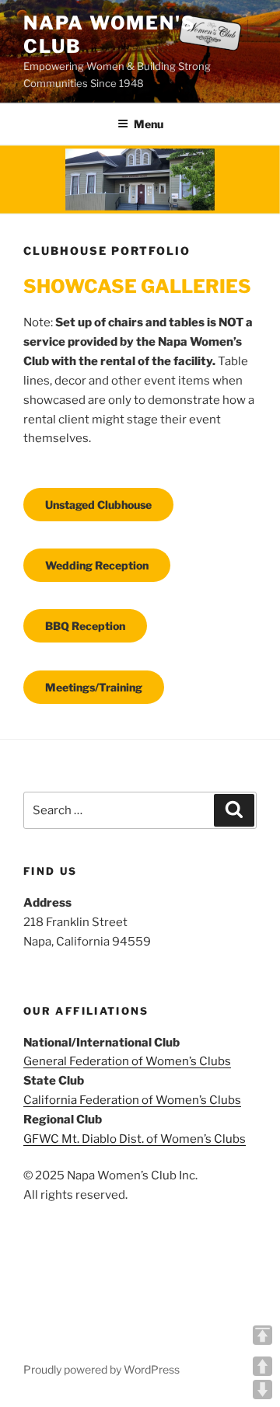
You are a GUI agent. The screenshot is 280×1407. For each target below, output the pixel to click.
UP (262, 1366)
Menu (148, 124)
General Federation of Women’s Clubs (127, 1061)
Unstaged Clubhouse (98, 504)
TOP (262, 1335)
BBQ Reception (85, 625)
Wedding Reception (97, 565)
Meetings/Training (93, 687)
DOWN (262, 1389)
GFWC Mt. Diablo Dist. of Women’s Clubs (134, 1139)
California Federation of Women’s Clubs (132, 1100)
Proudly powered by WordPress (101, 1369)
